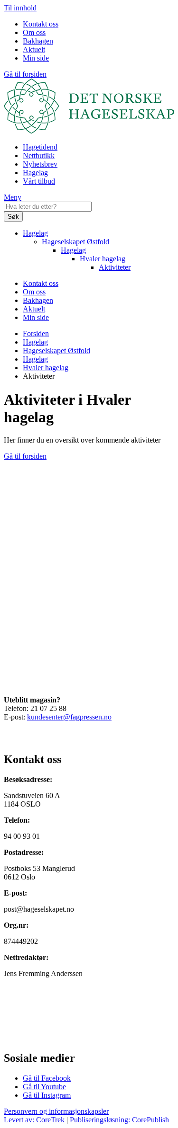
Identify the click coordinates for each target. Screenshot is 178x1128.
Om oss (34, 32)
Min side (36, 58)
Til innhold (20, 8)
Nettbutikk (39, 155)
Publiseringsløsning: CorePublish (119, 1120)
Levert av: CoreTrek (34, 1120)
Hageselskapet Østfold (75, 242)
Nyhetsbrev (40, 164)
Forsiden (36, 333)
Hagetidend (40, 147)
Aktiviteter (115, 267)
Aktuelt (34, 49)
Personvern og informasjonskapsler (56, 1111)
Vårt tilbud (39, 181)
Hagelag (35, 173)
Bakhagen (38, 41)
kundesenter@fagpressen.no (69, 717)
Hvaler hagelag (102, 259)
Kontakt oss (40, 24)
